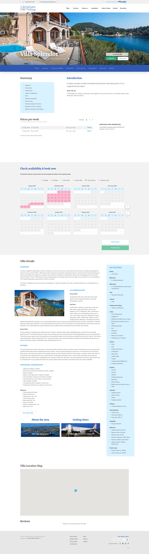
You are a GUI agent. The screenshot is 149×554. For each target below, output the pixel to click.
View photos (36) (117, 54)
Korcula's (32, 279)
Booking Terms (74, 539)
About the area (81, 68)
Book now (111, 58)
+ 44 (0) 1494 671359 (32, 538)
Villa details (69, 68)
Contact (115, 8)
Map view (103, 68)
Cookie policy (73, 544)
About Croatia (106, 8)
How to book (73, 536)
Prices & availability (57, 68)
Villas (67, 8)
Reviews (111, 68)
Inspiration (94, 8)
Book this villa (115, 247)
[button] (76, 490)
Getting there (92, 68)
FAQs (84, 536)
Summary (45, 68)
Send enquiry (123, 58)
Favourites (123, 8)
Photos (37, 68)
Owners (85, 539)
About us (85, 8)
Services (75, 8)
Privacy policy (73, 541)
